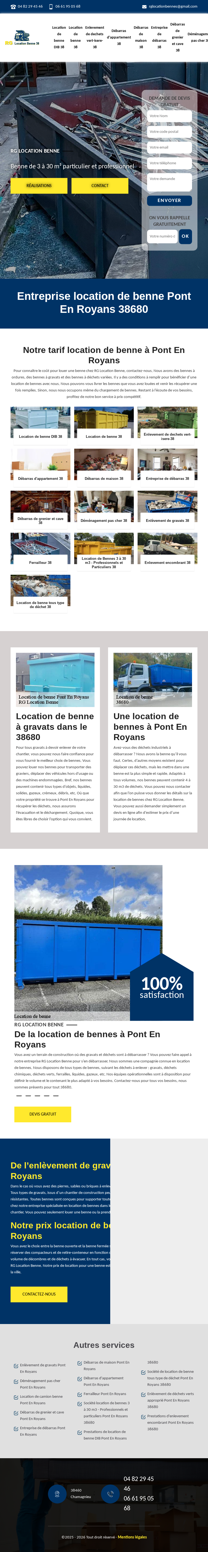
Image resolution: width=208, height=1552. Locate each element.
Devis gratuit (43, 1114)
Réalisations (39, 186)
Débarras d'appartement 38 (119, 37)
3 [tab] (37, 1095)
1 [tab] (19, 1095)
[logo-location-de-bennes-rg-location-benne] (22, 37)
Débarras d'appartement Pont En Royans (103, 1381)
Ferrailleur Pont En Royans (105, 1394)
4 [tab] (46, 1095)
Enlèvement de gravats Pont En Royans (43, 1368)
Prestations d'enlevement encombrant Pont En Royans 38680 (170, 1422)
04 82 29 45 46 (30, 7)
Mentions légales (132, 1537)
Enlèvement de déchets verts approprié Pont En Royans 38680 (170, 1400)
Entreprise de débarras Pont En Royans (42, 1431)
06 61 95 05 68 (68, 7)
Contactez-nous (39, 1294)
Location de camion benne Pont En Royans (41, 1400)
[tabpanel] (104, 1062)
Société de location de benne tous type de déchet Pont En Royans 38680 (170, 1378)
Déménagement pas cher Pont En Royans (40, 1384)
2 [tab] (28, 1095)
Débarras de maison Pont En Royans (106, 1366)
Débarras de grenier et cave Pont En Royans (42, 1415)
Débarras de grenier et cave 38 (177, 38)
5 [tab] (55, 1095)
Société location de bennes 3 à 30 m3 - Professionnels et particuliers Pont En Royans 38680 (107, 1413)
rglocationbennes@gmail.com (173, 7)
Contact (100, 186)
